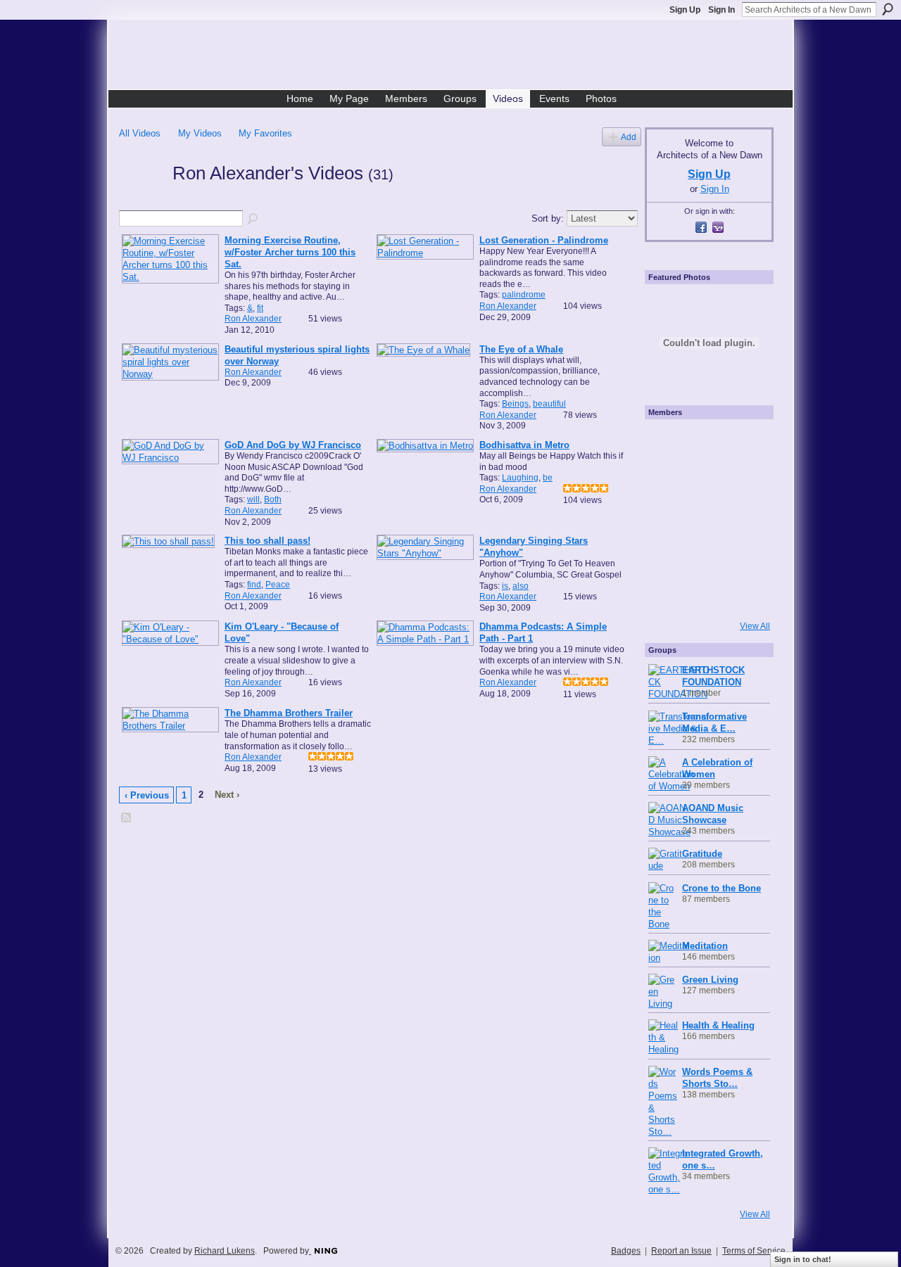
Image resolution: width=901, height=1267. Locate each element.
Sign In (721, 10)
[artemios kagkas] (705, 480)
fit (260, 308)
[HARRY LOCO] (667, 480)
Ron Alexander (253, 319)
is (505, 586)
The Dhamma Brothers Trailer (289, 713)
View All (755, 626)
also (520, 586)
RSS (126, 818)
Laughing (520, 478)
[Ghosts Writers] (705, 556)
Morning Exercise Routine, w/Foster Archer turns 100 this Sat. (290, 252)
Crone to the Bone (721, 888)
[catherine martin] (705, 518)
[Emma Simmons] (667, 594)
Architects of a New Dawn (456, 57)
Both (273, 499)
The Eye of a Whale (521, 349)
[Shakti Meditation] (743, 480)
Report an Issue (681, 1251)
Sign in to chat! (802, 1259)
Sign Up (684, 10)
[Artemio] (705, 594)
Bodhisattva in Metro (524, 445)
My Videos (200, 133)
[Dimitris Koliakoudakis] (743, 594)
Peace (277, 585)
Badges (626, 1251)
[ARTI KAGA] (705, 442)
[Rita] (667, 518)
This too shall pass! (267, 540)
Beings (515, 404)
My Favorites (265, 133)
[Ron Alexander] (141, 198)
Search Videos (253, 219)
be (548, 478)
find (254, 585)
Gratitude (702, 853)
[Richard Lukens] (667, 442)
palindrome (524, 295)
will (253, 499)
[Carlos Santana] (743, 556)
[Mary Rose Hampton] (667, 556)
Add (628, 136)
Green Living (710, 979)
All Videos (139, 133)
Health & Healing (718, 1025)
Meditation (705, 946)
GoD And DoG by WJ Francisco (293, 445)
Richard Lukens (224, 1251)
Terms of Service (754, 1251)
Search (887, 9)
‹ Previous (147, 795)
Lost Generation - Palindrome (543, 240)
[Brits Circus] (743, 518)
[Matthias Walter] (743, 442)
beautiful (549, 404)
